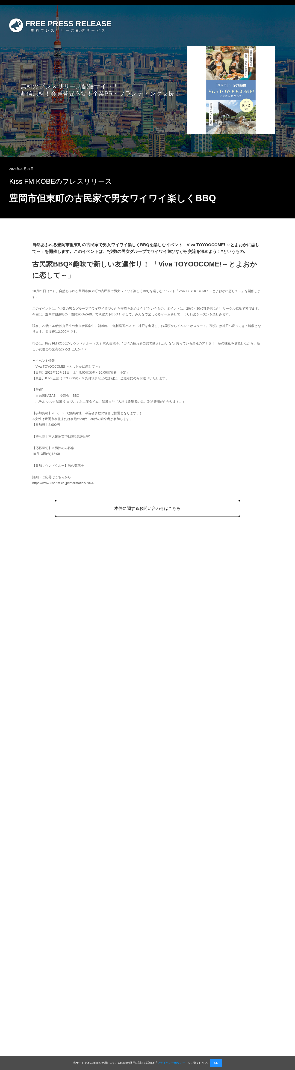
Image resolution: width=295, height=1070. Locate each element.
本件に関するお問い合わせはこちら (147, 508)
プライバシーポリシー (171, 1062)
